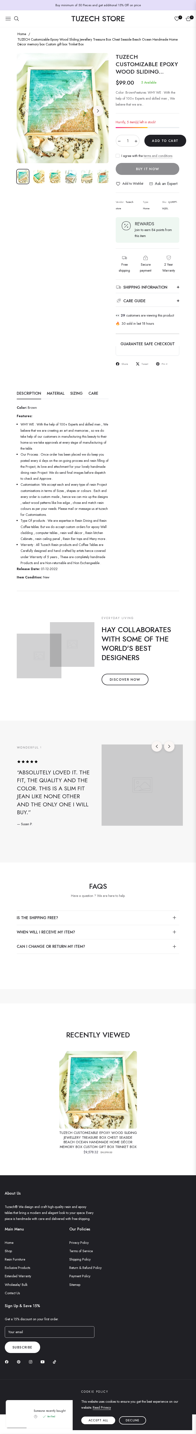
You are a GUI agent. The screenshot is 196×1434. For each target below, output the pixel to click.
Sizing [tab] (76, 393)
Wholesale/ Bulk (16, 1284)
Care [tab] (93, 393)
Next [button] (98, 111)
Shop (8, 1251)
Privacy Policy (79, 1242)
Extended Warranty (18, 1276)
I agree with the (146, 155)
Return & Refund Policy (85, 1267)
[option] (63, 108)
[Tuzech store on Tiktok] (56, 1362)
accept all (98, 1420)
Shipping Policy (80, 1259)
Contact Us (12, 1293)
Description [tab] (29, 393)
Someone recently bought (49, 1411)
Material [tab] (56, 393)
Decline (132, 1420)
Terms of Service (81, 1251)
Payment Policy (79, 1276)
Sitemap (74, 1284)
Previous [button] (27, 111)
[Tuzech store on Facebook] (8, 1362)
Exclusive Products (17, 1267)
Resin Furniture (15, 1259)
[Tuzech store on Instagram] (32, 1362)
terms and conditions (158, 155)
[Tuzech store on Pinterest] (20, 1362)
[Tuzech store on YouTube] (44, 1362)
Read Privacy (102, 1407)
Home (21, 34)
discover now (125, 679)
